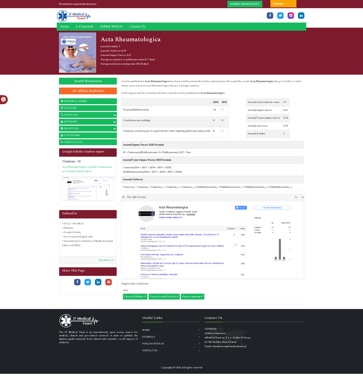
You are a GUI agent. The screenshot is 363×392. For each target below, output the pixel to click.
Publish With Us (111, 26)
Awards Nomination (88, 81)
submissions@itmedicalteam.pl (78, 4)
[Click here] (270, 15)
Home (64, 26)
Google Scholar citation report (83, 151)
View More (104, 260)
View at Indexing (191, 296)
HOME (146, 330)
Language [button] (278, 3)
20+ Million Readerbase (88, 91)
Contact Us (137, 26)
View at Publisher (134, 296)
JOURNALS (148, 337)
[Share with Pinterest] (108, 282)
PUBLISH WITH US (153, 344)
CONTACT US (149, 350)
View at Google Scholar (163, 296)
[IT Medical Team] (74, 15)
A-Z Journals (84, 26)
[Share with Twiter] (88, 282)
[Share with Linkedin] (98, 282)
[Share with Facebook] (77, 282)
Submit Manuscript (245, 4)
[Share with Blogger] (108, 288)
